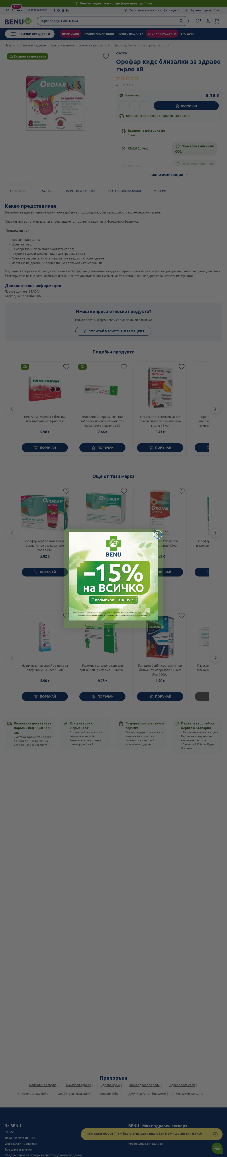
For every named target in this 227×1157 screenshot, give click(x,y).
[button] (113, 576)
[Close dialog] (158, 535)
